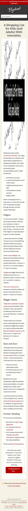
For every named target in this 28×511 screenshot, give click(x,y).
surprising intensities (10, 155)
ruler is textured (12, 287)
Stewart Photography (17, 444)
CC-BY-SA (4, 502)
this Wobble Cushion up (15, 331)
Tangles (6, 272)
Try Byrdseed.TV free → (14, 470)
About (6, 506)
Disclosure (20, 506)
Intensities (15, 483)
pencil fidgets (12, 255)
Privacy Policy (12, 506)
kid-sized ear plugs (13, 401)
